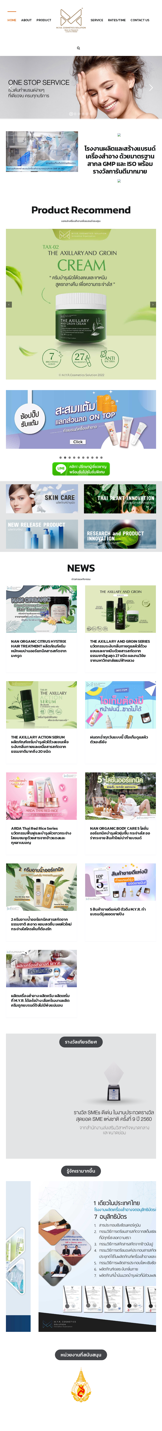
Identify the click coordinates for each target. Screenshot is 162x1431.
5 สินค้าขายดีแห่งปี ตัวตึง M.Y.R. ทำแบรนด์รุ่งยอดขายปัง (118, 911)
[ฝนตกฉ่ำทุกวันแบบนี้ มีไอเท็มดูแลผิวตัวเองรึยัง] (120, 705)
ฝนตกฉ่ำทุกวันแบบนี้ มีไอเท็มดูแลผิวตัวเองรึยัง (119, 739)
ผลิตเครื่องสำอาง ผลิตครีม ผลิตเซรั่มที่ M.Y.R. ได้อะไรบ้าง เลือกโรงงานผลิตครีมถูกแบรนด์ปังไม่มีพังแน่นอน (40, 1000)
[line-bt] (81, 462)
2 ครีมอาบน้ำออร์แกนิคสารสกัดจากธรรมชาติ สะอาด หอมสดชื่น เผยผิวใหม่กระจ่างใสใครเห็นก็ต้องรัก (41, 924)
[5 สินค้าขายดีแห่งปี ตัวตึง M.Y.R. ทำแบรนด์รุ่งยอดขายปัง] (120, 882)
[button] (78, 47)
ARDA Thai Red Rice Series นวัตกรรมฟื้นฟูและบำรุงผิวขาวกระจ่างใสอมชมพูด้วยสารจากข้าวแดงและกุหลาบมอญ (41, 835)
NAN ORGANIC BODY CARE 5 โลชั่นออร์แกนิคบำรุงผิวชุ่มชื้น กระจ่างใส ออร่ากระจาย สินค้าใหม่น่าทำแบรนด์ (120, 833)
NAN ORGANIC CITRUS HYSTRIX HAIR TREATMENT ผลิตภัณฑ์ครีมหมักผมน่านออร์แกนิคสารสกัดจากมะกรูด (39, 648)
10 (101, 458)
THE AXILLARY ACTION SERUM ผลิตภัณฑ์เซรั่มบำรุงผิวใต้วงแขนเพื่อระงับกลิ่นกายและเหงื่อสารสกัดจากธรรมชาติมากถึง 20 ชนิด (40, 744)
